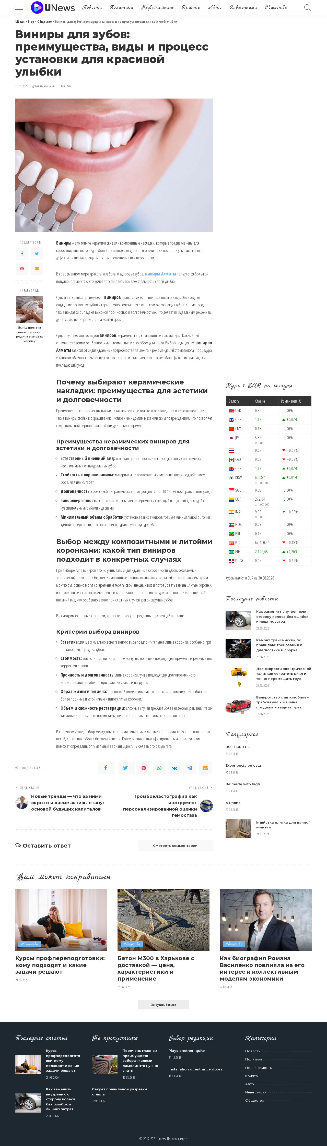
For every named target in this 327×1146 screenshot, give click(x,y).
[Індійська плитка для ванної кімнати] (238, 828)
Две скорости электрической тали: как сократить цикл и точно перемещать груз (283, 674)
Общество (29, 944)
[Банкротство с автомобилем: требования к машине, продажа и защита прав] (238, 706)
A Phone (233, 803)
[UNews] (53, 7)
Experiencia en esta (243, 765)
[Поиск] (307, 7)
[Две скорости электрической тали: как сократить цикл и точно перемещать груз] (238, 677)
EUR (250, 578)
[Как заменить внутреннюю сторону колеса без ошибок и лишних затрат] (238, 620)
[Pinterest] (22, 268)
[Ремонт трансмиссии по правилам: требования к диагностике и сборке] (238, 648)
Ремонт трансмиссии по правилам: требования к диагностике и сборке (279, 645)
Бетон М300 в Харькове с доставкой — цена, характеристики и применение (156, 968)
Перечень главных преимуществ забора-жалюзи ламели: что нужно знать (140, 1060)
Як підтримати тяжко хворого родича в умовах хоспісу (29, 334)
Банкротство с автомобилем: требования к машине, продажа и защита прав (283, 702)
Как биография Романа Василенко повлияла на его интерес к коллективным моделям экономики (262, 968)
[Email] (37, 268)
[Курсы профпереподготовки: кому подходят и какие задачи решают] (61, 920)
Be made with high (243, 784)
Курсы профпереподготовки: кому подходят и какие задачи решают (60, 965)
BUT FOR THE (238, 747)
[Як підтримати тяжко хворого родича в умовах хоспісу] (29, 309)
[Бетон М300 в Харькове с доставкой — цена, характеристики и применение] (163, 920)
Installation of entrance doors (196, 1069)
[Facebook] (22, 254)
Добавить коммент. (43, 86)
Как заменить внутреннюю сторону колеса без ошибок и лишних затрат (282, 616)
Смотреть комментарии (175, 845)
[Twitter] (37, 254)
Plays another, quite (187, 1050)
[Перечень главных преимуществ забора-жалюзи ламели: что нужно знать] (105, 1064)
